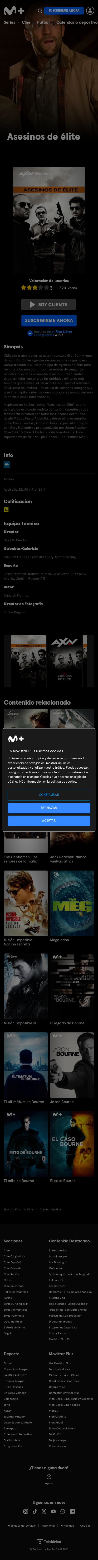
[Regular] (35, 287)
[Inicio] (14, 10)
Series (9, 22)
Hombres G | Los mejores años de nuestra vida (70, 1295)
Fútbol (43, 22)
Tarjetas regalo (58, 1440)
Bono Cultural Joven (62, 1428)
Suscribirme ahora (64, 10)
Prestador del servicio (22, 1525)
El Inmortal (56, 1280)
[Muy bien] (46, 287)
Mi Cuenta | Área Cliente (64, 1375)
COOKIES (85, 1525)
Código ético (57, 1387)
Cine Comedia (13, 1268)
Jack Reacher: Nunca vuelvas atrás (68, 859)
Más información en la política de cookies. (48, 781)
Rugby (7, 1410)
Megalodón (59, 940)
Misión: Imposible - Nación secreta (19, 942)
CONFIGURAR (49, 795)
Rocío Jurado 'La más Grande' (68, 1303)
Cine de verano (14, 1286)
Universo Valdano (15, 1393)
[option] (29, 661)
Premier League (14, 1381)
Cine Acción (11, 1274)
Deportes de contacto (18, 1422)
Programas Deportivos (63, 1327)
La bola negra (58, 1256)
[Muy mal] (23, 287)
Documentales (13, 1321)
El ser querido (58, 1250)
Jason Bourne (62, 1102)
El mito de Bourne (19, 1181)
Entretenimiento (14, 1327)
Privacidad (67, 1525)
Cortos (8, 1280)
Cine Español (12, 1262)
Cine (26, 22)
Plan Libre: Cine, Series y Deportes (71, 1398)
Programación (13, 1446)
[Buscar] (40, 11)
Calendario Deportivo (18, 1434)
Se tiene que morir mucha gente (70, 1274)
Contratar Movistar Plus (64, 1393)
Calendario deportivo (77, 22)
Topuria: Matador (15, 1416)
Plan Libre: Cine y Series (64, 1404)
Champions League (16, 1369)
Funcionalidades (59, 1369)
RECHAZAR (49, 808)
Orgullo (8, 1333)
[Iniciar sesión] (90, 10)
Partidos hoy (12, 1440)
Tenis (7, 1404)
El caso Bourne (63, 1181)
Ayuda (49, 1483)
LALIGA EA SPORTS (15, 1375)
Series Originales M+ (17, 1303)
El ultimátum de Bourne (24, 1102)
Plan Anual (56, 1422)
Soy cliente (52, 304)
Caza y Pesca (57, 1333)
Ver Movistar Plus (60, 1363)
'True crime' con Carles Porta (68, 1309)
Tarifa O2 (55, 1434)
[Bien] (40, 287)
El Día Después (13, 1387)
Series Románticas (15, 1309)
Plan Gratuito (57, 1416)
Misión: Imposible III (20, 1023)
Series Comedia (14, 1315)
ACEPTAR (49, 820)
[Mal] (29, 287)
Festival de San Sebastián (65, 1315)
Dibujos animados (60, 1321)
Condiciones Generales (64, 1381)
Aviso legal (48, 1525)
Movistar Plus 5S (59, 1339)
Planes (53, 1410)
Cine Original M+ (14, 1256)
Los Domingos (58, 1262)
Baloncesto (11, 1398)
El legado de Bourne (67, 1023)
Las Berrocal (57, 1286)
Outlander (55, 1268)
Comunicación (58, 1446)
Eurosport (10, 1428)
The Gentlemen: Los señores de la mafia (20, 859)
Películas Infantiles (16, 1292)
